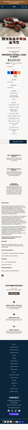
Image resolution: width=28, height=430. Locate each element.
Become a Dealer (14, 352)
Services (14, 380)
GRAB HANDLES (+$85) (14, 104)
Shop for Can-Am (14, 349)
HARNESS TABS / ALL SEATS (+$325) (14, 110)
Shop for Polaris (14, 347)
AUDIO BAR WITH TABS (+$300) (14, 130)
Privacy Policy (14, 369)
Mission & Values (14, 391)
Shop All (14, 344)
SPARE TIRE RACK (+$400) (14, 121)
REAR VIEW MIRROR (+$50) (14, 116)
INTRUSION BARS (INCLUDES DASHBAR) (14, 96)
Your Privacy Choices (14, 374)
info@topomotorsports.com (14, 400)
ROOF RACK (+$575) (13, 113)
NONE (14, 99)
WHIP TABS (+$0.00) (13, 127)
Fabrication (14, 383)
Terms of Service (14, 366)
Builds (14, 355)
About (14, 385)
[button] (2, 6)
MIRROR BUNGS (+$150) (14, 118)
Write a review (14, 293)
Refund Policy (14, 361)
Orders (14, 358)
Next (26, 22)
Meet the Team (14, 388)
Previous (1, 22)
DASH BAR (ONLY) (14, 93)
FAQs (14, 372)
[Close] (25, 1)
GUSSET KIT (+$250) (13, 107)
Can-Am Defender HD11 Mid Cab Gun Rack (17, 2)
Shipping (8, 63)
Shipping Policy (14, 363)
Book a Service (14, 377)
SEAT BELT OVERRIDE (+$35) (14, 124)
